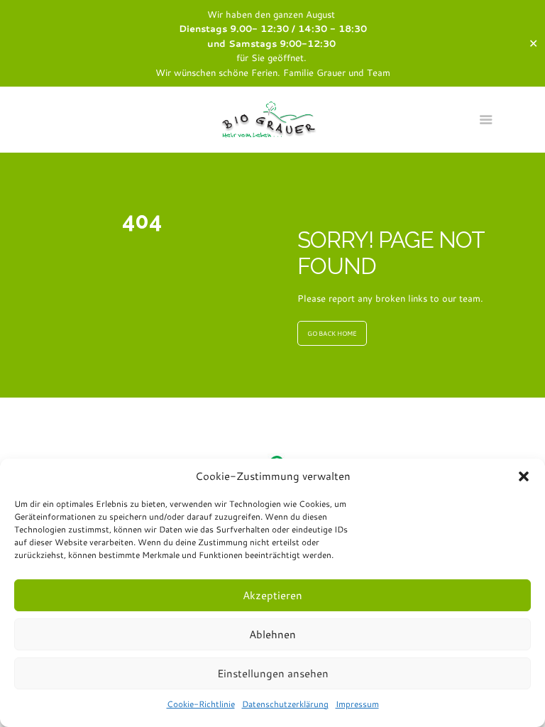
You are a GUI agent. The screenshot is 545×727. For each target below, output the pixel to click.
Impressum (357, 704)
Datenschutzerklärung (285, 704)
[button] (524, 476)
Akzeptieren (272, 595)
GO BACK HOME (332, 333)
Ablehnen (272, 634)
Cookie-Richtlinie (201, 704)
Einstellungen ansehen (273, 673)
